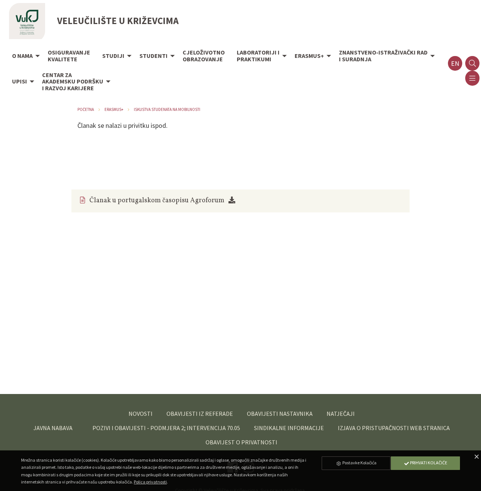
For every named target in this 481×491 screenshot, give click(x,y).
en (455, 63)
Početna (85, 109)
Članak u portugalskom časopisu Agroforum (156, 200)
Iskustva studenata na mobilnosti (167, 109)
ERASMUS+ (113, 109)
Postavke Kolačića (359, 462)
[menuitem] (24, 56)
